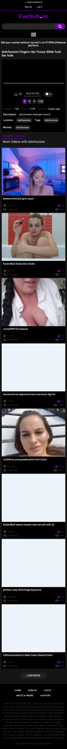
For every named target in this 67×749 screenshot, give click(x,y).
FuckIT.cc (30, 743)
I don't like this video (20, 94)
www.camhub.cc (34, 2)
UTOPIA (49, 42)
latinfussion (51, 120)
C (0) (40, 101)
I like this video (16, 94)
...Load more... (33, 675)
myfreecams (24, 120)
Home (18, 690)
